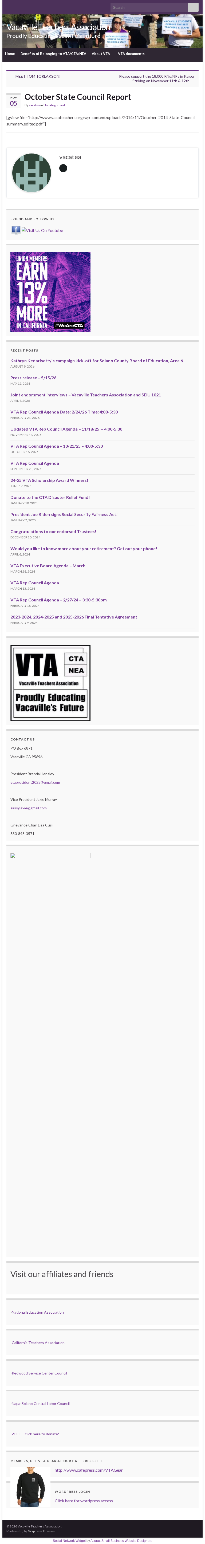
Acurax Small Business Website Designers (121, 1541)
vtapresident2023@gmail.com (35, 782)
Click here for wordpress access (84, 1500)
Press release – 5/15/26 (33, 377)
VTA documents (131, 54)
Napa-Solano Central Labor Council (41, 1403)
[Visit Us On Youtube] (42, 229)
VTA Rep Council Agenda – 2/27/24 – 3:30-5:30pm (58, 599)
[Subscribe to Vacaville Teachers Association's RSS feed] (8, 6)
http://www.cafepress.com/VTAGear (89, 1469)
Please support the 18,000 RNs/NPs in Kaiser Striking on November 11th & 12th (157, 78)
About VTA (101, 54)
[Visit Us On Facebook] (15, 229)
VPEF (16, 1434)
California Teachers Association (38, 1342)
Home (10, 54)
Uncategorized (54, 105)
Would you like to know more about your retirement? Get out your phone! (83, 548)
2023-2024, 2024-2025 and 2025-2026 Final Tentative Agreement (73, 616)
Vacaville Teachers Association (58, 27)
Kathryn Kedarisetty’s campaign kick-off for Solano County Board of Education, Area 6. (97, 360)
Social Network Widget (69, 1541)
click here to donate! (42, 1434)
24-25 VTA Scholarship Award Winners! (49, 480)
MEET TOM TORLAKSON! (38, 76)
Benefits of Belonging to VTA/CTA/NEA (53, 54)
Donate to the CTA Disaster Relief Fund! (50, 497)
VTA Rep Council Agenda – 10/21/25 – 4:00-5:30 (56, 445)
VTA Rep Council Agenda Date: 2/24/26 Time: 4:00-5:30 (64, 411)
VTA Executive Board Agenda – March (47, 565)
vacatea (34, 105)
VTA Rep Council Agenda (34, 463)
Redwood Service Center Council (39, 1373)
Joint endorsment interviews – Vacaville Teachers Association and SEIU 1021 (85, 394)
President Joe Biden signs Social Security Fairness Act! (64, 514)
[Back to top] (193, 1532)
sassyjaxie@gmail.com (28, 808)
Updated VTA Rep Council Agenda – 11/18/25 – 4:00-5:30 (66, 428)
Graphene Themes (41, 1531)
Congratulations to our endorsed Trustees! (53, 531)
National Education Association (38, 1312)
